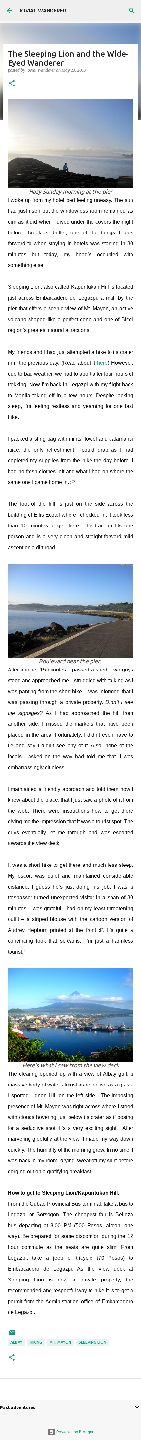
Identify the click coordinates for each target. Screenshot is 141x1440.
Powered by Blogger (74, 1432)
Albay (16, 1342)
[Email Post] (12, 1335)
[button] (12, 83)
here (102, 363)
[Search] (132, 10)
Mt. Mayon (60, 1342)
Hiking (36, 1342)
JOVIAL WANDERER (42, 10)
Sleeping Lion (92, 1342)
